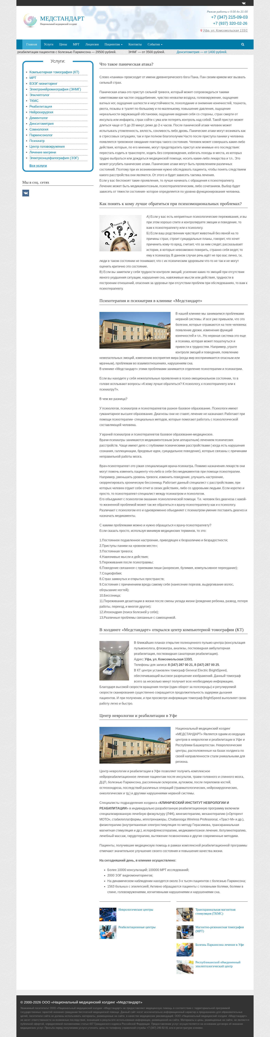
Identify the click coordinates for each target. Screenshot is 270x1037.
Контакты (135, 44)
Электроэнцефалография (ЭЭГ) (54, 158)
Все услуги (38, 165)
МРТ (76, 44)
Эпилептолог (39, 95)
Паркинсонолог (41, 135)
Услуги (48, 44)
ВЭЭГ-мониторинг (43, 83)
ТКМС (34, 101)
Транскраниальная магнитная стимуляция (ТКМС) (215, 911)
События (154, 44)
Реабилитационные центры (137, 927)
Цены (63, 44)
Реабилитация (40, 106)
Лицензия (92, 44)
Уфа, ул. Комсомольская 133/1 (225, 30)
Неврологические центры (135, 909)
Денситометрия (41, 124)
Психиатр (36, 141)
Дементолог (38, 118)
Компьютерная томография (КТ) (54, 72)
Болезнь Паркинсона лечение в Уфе (219, 944)
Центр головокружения (47, 146)
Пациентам (113, 44)
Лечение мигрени (42, 152)
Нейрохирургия (41, 112)
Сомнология (38, 129)
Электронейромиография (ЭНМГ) (55, 89)
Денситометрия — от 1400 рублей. (176, 52)
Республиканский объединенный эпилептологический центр (218, 964)
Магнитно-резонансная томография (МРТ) (219, 929)
